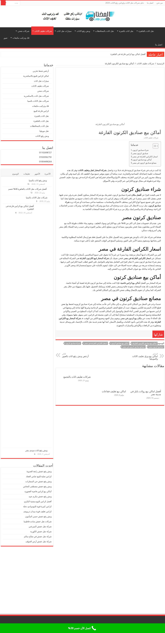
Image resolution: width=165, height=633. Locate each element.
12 (31, 193)
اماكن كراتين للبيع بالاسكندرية (36, 76)
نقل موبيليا (44, 131)
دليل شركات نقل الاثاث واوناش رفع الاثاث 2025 (124, 3)
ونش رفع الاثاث (83, 31)
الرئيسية (160, 30)
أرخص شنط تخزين (41, 71)
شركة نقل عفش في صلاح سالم (38, 536)
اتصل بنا (150, 3)
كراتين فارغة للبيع (41, 111)
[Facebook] (22, 3)
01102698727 (45, 152)
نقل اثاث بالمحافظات (104, 31)
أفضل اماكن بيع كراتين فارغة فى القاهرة (128, 54)
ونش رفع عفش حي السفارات (38, 481)
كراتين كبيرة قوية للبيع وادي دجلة (37, 506)
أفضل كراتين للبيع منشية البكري (38, 501)
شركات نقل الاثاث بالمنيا (38, 101)
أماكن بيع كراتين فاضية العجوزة (38, 491)
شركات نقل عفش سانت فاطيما (38, 521)
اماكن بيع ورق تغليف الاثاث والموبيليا (145, 356)
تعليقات (26, 174)
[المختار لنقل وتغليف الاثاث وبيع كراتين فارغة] (82, 16)
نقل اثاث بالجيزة (126, 31)
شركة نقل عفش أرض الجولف (38, 541)
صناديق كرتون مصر (140, 153)
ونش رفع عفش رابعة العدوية (39, 471)
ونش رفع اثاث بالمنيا (38, 180)
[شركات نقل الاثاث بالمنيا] (50, 197)
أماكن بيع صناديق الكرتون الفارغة (144, 343)
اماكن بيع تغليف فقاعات (114, 391)
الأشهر (37, 174)
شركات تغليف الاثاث (43, 31)
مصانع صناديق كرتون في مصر (144, 163)
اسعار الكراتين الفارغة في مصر (145, 157)
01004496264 (45, 161)
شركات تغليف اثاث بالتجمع (77, 376)
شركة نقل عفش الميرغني (40, 526)
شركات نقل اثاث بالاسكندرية (36, 96)
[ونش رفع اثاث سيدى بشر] (50, 450)
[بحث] (3, 2)
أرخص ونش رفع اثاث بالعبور (75, 355)
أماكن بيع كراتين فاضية (130, 283)
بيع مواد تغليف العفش (68, 177)
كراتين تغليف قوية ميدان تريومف (37, 511)
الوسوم (15, 174)
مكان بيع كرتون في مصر (131, 318)
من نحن (159, 3)
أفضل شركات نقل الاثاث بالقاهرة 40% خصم (27, 189)
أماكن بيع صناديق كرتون (142, 160)
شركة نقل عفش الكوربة (41, 531)
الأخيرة (48, 174)
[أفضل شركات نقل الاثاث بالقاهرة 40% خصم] (50, 189)
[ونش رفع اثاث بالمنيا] (50, 180)
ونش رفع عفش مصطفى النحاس (37, 486)
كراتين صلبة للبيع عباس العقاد (38, 476)
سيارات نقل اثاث (64, 31)
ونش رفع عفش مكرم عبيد (40, 496)
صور (5, 38)
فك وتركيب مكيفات (21, 38)
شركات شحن (23, 31)
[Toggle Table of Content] (154, 146)
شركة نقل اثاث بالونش (143, 237)
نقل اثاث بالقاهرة (146, 31)
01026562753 (45, 157)
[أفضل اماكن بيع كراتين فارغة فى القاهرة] (43, 326)
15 (28, 184)
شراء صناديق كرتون (141, 150)
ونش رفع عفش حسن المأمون (38, 516)
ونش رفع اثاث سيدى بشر (36, 450)
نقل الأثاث (87, 322)
